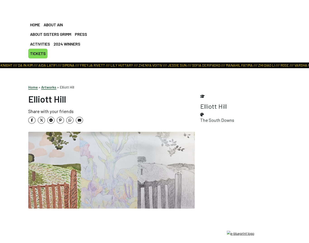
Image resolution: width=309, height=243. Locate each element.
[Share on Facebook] (32, 120)
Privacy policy (154, 238)
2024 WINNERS (67, 43)
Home (33, 87)
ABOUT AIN (53, 24)
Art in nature (153, 26)
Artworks (48, 87)
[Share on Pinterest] (60, 120)
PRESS (81, 34)
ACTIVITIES (40, 43)
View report (152, 32)
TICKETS (38, 53)
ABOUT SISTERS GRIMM (50, 34)
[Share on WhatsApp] (70, 120)
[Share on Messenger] (51, 120)
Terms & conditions (154, 233)
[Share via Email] (79, 120)
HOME (35, 24)
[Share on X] (41, 120)
